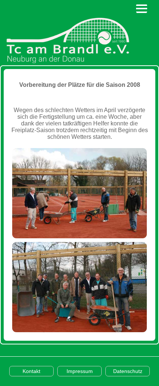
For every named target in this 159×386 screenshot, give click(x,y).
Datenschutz (127, 371)
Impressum (80, 371)
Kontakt (31, 371)
